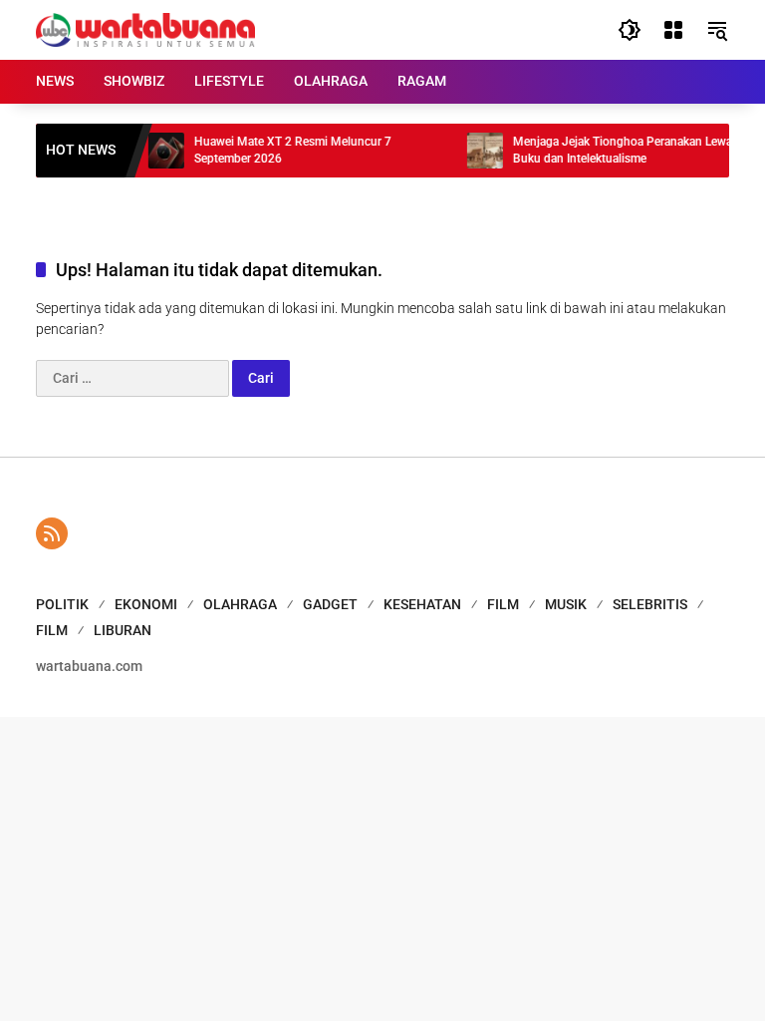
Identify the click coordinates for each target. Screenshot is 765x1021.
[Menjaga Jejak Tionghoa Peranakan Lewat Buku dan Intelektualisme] (476, 151)
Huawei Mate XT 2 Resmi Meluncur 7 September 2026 (283, 150)
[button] (629, 30)
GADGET (330, 604)
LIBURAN (122, 630)
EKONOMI (146, 604)
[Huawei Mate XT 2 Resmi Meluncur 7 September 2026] (157, 151)
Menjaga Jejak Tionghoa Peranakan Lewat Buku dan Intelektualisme (615, 150)
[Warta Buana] (145, 29)
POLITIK (62, 604)
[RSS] (52, 533)
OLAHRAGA (240, 604)
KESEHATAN (422, 604)
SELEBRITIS (650, 604)
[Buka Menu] (673, 30)
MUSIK (566, 604)
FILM (503, 604)
